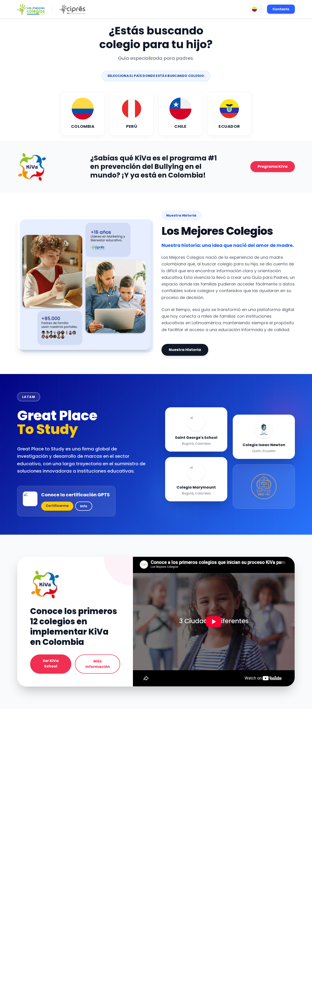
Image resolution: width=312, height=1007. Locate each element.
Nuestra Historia (185, 349)
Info (83, 506)
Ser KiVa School (51, 663)
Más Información (97, 664)
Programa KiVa (273, 166)
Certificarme (57, 505)
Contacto (280, 9)
